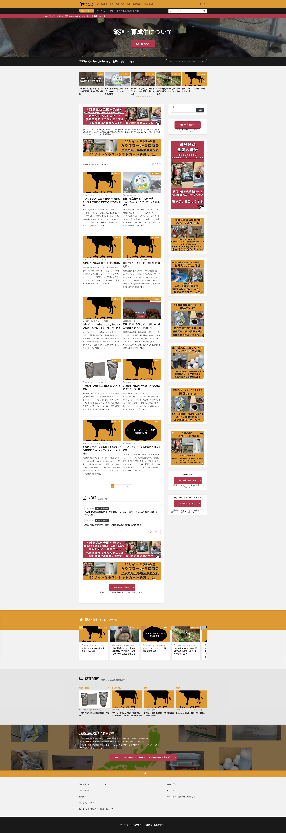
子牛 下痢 (98, 11)
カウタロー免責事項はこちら (105, 134)
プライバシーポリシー (87, 803)
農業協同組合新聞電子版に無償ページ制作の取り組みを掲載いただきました (112, 525)
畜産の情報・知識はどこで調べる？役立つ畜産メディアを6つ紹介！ (142, 326)
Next (128, 486)
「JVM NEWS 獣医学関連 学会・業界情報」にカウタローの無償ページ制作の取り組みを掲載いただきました (121, 513)
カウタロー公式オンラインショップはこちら (186, 61)
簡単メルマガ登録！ (121, 587)
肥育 (111, 4)
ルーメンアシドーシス (111, 11)
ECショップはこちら (187, 504)
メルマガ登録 (102, 4)
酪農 (128, 4)
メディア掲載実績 (103, 508)
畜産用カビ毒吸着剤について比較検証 (102, 263)
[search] (204, 11)
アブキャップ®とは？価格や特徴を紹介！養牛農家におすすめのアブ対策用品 (102, 201)
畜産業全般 (137, 4)
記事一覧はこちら (143, 44)
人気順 (91, 164)
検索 (172, 107)
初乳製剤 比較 (126, 11)
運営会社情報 (84, 790)
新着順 (85, 164)
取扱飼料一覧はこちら (187, 480)
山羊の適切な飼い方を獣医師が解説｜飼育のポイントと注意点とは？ (116, 91)
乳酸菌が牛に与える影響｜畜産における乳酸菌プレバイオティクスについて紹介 (102, 450)
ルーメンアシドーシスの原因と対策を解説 (142, 448)
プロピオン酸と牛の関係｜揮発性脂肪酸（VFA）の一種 (142, 387)
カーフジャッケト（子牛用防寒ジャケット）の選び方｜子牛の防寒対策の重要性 (194, 91)
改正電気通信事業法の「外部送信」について (96, 809)
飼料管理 (136, 11)
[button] (2, 37)
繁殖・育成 (120, 4)
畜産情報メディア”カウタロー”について (94, 784)
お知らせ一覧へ (153, 532)
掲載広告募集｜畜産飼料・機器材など (180, 797)
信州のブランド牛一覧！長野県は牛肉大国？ (142, 90)
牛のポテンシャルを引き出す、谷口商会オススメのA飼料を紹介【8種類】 (143, 757)
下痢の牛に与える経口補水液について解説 (102, 387)
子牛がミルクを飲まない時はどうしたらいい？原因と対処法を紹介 (91, 91)
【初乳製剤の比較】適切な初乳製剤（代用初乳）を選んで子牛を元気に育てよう (123, 651)
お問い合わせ (149, 4)
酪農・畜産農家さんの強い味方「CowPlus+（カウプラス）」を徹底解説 (141, 201)
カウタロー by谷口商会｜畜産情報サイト (150, 825)
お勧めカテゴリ (101, 164)
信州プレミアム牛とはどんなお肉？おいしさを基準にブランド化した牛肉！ (102, 326)
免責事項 (82, 797)
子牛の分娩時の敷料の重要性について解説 (168, 90)
